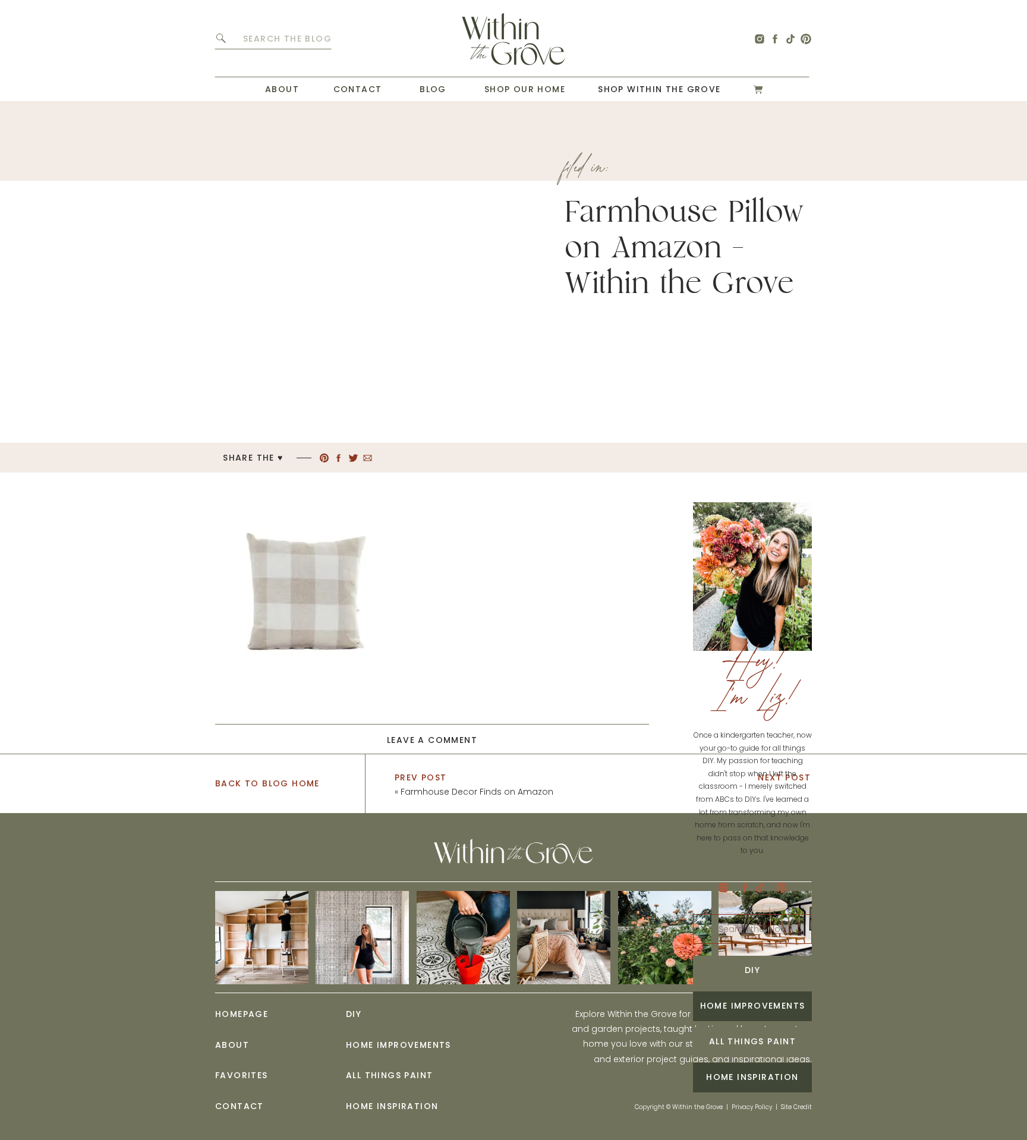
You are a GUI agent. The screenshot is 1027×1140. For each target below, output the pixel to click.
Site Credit (796, 1107)
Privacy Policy (752, 1107)
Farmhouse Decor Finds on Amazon (477, 792)
